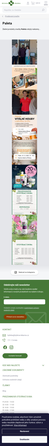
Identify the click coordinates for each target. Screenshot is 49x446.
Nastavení (24, 431)
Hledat (43, 10)
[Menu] (46, 3)
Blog (4, 391)
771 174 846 (12, 340)
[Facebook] (5, 347)
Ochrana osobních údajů (12, 380)
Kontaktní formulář (15, 356)
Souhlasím (24, 439)
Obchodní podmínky (10, 376)
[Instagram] (11, 347)
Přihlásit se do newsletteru (15, 317)
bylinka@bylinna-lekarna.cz (18, 335)
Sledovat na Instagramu (27, 272)
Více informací (20, 425)
